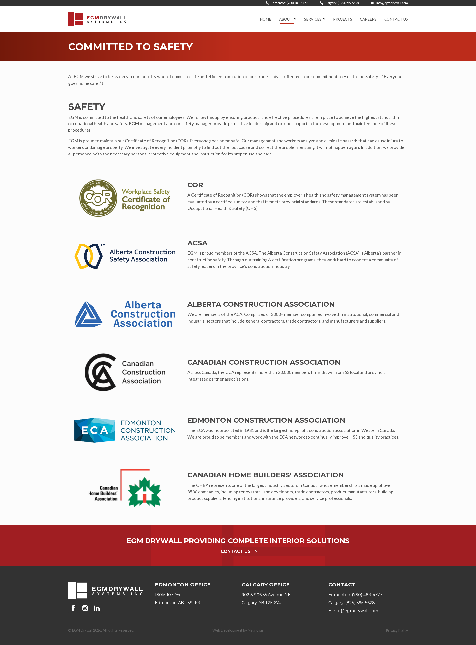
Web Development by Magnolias (238, 630)
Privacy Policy (397, 630)
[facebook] (74, 608)
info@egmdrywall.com (392, 3)
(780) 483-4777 (367, 594)
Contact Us (236, 551)
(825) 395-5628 (360, 602)
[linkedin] (97, 608)
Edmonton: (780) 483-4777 (289, 3)
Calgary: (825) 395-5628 (342, 3)
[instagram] (86, 608)
